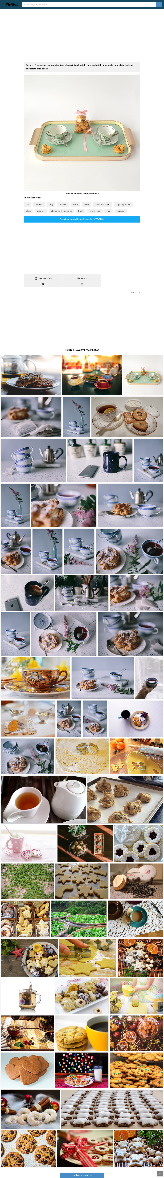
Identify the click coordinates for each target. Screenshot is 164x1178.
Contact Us (135, 292)
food (75, 204)
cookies (39, 204)
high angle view (123, 204)
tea (27, 204)
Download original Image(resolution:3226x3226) (82, 219)
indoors (41, 211)
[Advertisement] (82, 35)
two (108, 211)
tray (51, 204)
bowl (80, 211)
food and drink (102, 204)
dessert (63, 204)
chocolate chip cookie (61, 211)
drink (86, 204)
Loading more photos (82, 1175)
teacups (120, 211)
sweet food (95, 211)
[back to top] (160, 1173)
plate (28, 211)
